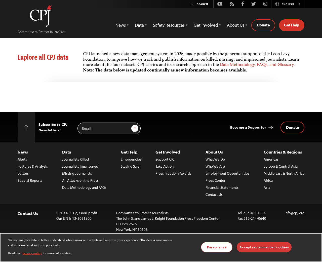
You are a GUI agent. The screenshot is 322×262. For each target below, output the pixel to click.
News (23, 152)
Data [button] (139, 25)
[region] (161, 247)
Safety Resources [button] (169, 25)
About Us (214, 152)
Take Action (164, 166)
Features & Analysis (33, 166)
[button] (299, 4)
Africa (268, 180)
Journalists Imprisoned (80, 166)
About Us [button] (236, 25)
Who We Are (215, 166)
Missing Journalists (77, 173)
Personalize (216, 247)
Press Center (215, 180)
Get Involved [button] (206, 25)
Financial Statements (222, 187)
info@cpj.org (294, 212)
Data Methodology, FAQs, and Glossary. (257, 65)
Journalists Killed (75, 159)
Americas (271, 159)
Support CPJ (165, 159)
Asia (267, 187)
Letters (23, 173)
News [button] (120, 25)
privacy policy (32, 253)
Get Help (291, 24)
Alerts (22, 159)
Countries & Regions (283, 152)
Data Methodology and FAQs (84, 187)
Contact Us (214, 194)
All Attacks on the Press (80, 180)
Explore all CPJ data (43, 57)
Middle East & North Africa (284, 173)
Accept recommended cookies (264, 247)
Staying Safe (130, 166)
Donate (263, 24)
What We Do (215, 159)
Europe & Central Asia (281, 166)
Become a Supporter (248, 127)
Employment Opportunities (227, 173)
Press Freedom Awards (173, 173)
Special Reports (30, 180)
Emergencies (131, 159)
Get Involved (167, 152)
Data (66, 152)
